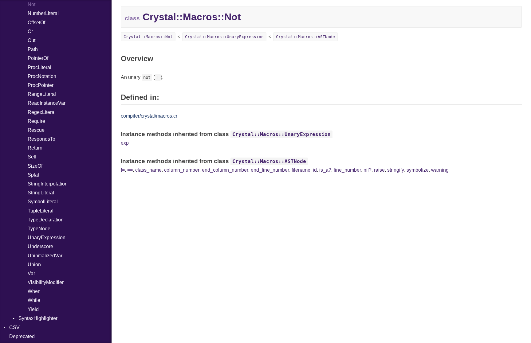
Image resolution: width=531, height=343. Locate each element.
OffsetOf (36, 22)
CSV (14, 327)
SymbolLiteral (43, 201)
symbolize (418, 170)
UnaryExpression (46, 237)
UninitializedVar (45, 255)
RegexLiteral (42, 112)
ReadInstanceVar (46, 103)
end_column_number (225, 170)
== (130, 170)
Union (34, 264)
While (34, 300)
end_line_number (270, 170)
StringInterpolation (48, 183)
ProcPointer (40, 85)
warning (440, 170)
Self (32, 156)
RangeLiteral (42, 94)
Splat (33, 174)
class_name (148, 170)
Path (33, 49)
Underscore (40, 246)
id (315, 170)
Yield (33, 309)
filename (301, 170)
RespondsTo (41, 139)
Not (31, 4)
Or (30, 31)
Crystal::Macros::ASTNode (305, 36)
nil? (368, 170)
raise (379, 170)
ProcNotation (42, 76)
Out (31, 40)
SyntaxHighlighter (37, 318)
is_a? (325, 170)
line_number (347, 170)
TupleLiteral (40, 210)
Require (36, 121)
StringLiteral (41, 192)
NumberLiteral (43, 13)
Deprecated (22, 336)
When (34, 291)
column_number (181, 170)
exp (125, 143)
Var (31, 273)
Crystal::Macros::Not (148, 36)
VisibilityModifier (46, 282)
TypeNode (39, 228)
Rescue (36, 130)
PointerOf (38, 58)
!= (123, 170)
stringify (395, 170)
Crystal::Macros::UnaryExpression (224, 36)
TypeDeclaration (46, 219)
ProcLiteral (39, 67)
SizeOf (35, 166)
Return (35, 147)
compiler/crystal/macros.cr (149, 116)
